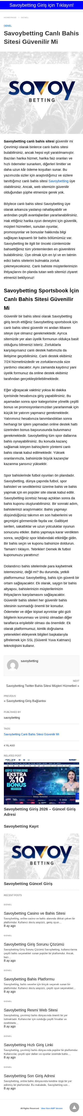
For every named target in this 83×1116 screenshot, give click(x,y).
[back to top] (74, 1107)
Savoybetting (58, 181)
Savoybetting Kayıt (21, 826)
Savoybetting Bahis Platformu (29, 979)
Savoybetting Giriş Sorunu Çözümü (34, 944)
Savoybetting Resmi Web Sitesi (31, 1010)
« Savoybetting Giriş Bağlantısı (25, 701)
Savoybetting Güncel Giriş (28, 884)
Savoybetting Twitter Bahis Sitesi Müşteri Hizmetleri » (42, 685)
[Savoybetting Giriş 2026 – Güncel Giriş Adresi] (41, 782)
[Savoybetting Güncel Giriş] (41, 856)
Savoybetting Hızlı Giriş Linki (28, 1045)
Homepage (10, 17)
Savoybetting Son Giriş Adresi (29, 1076)
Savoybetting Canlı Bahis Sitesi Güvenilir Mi (31, 734)
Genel (25, 17)
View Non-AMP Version (52, 1108)
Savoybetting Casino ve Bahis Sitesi (34, 913)
